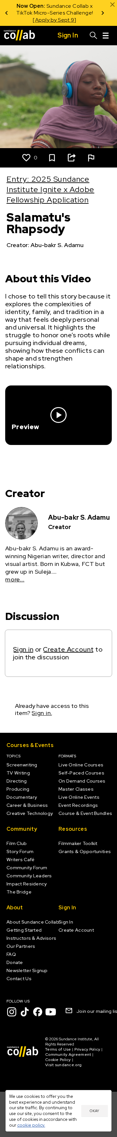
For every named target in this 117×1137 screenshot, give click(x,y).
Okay (94, 1111)
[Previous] (6, 13)
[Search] (94, 35)
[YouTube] (51, 1012)
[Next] (102, 13)
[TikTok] (25, 1012)
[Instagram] (11, 1012)
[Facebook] (37, 1012)
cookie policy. (31, 1125)
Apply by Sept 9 (54, 19)
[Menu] (106, 35)
